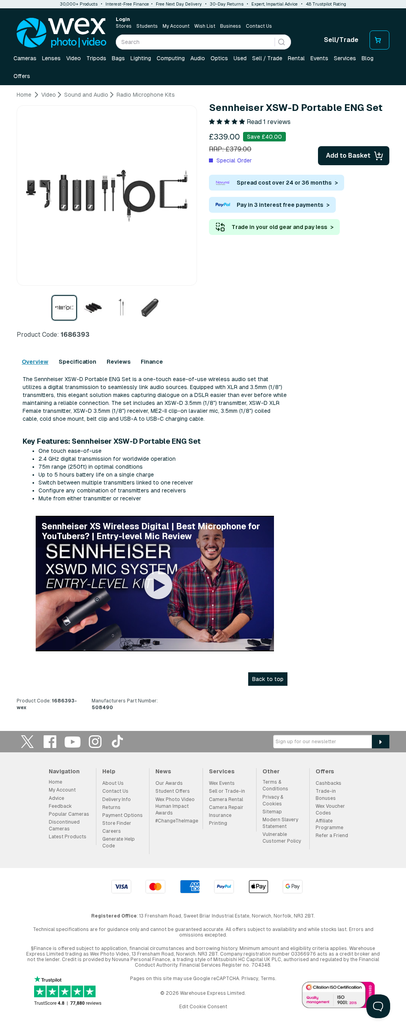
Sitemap (272, 812)
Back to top (267, 679)
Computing (171, 58)
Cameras (24, 58)
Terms (267, 978)
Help (108, 771)
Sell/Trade (341, 40)
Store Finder (116, 823)
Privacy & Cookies (272, 800)
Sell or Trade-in (227, 791)
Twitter (27, 741)
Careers (111, 831)
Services (345, 58)
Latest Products (67, 836)
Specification (77, 362)
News (163, 771)
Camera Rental (226, 799)
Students (147, 26)
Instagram (95, 741)
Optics (219, 58)
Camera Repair (226, 807)
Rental (296, 58)
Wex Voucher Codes (330, 809)
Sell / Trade (267, 58)
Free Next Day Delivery (179, 4)
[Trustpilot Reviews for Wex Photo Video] (68, 991)
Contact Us (259, 26)
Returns (111, 807)
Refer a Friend (332, 835)
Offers (21, 76)
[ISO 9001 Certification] (338, 996)
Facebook (50, 741)
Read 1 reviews (269, 122)
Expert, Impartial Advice (274, 4)
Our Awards (169, 783)
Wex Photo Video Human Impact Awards (175, 806)
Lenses (51, 58)
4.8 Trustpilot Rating (326, 4)
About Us (113, 783)
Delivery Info (116, 799)
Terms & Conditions (275, 785)
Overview (35, 362)
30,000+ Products (79, 4)
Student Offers (172, 791)
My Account (176, 26)
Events (319, 58)
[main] (203, 404)
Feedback (60, 806)
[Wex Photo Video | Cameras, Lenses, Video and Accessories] (61, 33)
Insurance (220, 815)
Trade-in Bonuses (326, 794)
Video (73, 58)
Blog (367, 58)
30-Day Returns (226, 4)
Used (240, 58)
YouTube (72, 741)
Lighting (140, 58)
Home (55, 782)
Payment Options (122, 815)
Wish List (204, 26)
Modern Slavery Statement (280, 823)
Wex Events (222, 783)
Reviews (118, 362)
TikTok (118, 741)
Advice (56, 798)
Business (230, 26)
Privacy (249, 978)
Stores (124, 26)
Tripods (96, 58)
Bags (118, 58)
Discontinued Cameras (64, 825)
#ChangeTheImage (176, 821)
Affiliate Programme (329, 824)
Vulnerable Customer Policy (281, 838)
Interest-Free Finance (127, 4)
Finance (152, 362)
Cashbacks (328, 783)
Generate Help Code (118, 842)
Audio (197, 58)
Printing (218, 823)
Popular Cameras (69, 814)
